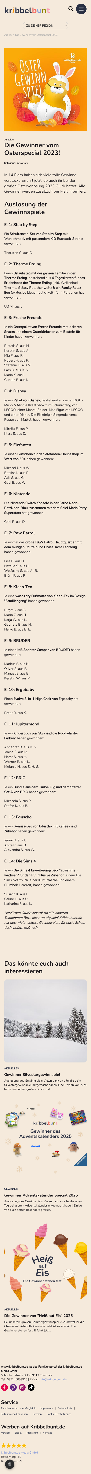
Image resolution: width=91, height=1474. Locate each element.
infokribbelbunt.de (53, 1379)
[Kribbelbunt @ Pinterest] (13, 1387)
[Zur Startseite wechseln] (31, 11)
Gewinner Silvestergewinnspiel (32, 1074)
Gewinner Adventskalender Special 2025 (41, 1195)
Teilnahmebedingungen (14, 1414)
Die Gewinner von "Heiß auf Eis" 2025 (38, 1315)
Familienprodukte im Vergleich (18, 1408)
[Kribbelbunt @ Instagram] (22, 1387)
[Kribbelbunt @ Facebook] (4, 1387)
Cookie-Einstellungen (59, 1414)
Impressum (46, 1408)
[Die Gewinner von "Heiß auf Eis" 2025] (45, 1262)
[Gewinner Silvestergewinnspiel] (45, 1020)
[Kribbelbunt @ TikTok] (31, 1387)
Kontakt (47, 1432)
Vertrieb (5, 1432)
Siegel (18, 1432)
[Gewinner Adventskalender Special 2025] (45, 1141)
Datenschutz (65, 1408)
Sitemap (37, 1414)
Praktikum (32, 1432)
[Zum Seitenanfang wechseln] (82, 1455)
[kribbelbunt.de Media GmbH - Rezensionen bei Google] (19, 1445)
